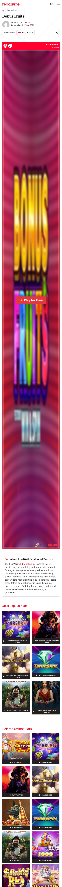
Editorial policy (27, 563)
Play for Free (33, 300)
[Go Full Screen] (10, 46)
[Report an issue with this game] (5, 46)
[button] (51, 3)
